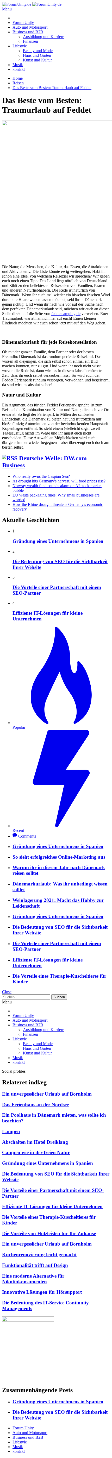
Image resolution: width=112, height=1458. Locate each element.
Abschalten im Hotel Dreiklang (35, 1142)
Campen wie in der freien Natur (36, 1152)
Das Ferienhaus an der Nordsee (35, 1104)
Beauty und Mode (38, 50)
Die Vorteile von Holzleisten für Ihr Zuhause (49, 1233)
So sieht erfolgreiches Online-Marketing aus (59, 857)
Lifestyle (20, 46)
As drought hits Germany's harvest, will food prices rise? (59, 481)
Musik (18, 64)
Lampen (11, 1131)
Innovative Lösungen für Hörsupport (42, 1292)
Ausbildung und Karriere (43, 36)
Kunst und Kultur (37, 60)
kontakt (19, 69)
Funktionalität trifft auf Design (35, 1265)
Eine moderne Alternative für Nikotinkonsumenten (33, 1278)
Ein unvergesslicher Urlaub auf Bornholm (47, 1094)
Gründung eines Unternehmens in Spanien (58, 541)
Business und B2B (28, 32)
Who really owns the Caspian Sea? (41, 476)
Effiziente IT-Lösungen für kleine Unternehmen (52, 1206)
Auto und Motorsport (30, 27)
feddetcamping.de (65, 313)
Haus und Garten (37, 55)
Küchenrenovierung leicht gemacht (39, 1254)
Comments (27, 836)
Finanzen (30, 41)
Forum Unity (23, 22)
